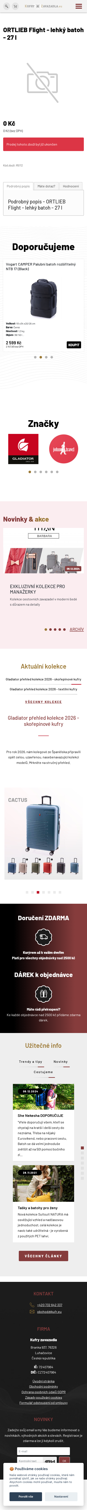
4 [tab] (51, 357)
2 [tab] (40, 357)
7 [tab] (60, 892)
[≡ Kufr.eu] (43, 6)
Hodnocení (71, 186)
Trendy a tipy (30, 1061)
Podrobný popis (18, 186)
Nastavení (61, 1496)
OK (64, 1461)
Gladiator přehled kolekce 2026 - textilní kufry (43, 689)
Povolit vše (26, 1496)
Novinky (61, 1061)
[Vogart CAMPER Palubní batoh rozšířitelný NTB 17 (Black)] (43, 305)
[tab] (18, 186)
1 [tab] (35, 357)
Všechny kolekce (43, 702)
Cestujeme (43, 1072)
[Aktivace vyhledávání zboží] (6, 6)
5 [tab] (51, 472)
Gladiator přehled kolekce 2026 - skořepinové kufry (43, 679)
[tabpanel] (43, 305)
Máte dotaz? (46, 186)
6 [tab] (57, 472)
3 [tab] (46, 357)
